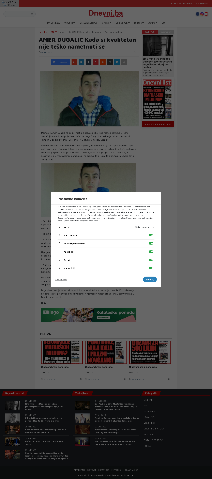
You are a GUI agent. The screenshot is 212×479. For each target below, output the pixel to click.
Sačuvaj (150, 279)
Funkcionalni (70, 235)
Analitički (69, 251)
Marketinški (70, 268)
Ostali (67, 260)
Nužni (67, 227)
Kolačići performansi (75, 243)
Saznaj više (61, 279)
